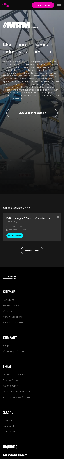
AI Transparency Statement (18, 397)
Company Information (15, 351)
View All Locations (13, 316)
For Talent (8, 300)
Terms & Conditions (14, 374)
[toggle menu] (59, 5)
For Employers (11, 305)
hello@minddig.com (15, 454)
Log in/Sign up (42, 5)
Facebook (8, 426)
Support (7, 345)
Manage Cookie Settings (16, 391)
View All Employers (13, 322)
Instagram (9, 431)
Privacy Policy (10, 380)
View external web (30, 112)
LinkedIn (7, 420)
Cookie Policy (10, 385)
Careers (7, 311)
